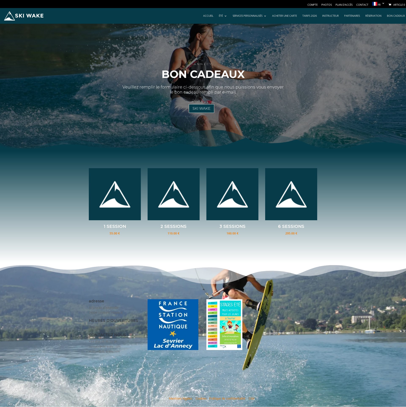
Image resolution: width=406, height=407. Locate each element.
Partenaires (352, 16)
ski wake (201, 108)
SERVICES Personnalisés (247, 16)
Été (221, 16)
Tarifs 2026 (309, 16)
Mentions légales (180, 398)
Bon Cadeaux (396, 16)
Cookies (201, 398)
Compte (312, 5)
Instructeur (330, 16)
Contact (362, 5)
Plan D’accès (344, 5)
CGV (251, 398)
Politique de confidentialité (227, 398)
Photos (326, 5)
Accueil (208, 16)
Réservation (373, 16)
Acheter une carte (284, 16)
